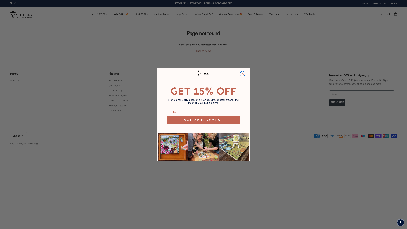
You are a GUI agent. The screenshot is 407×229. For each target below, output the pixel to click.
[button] (400, 222)
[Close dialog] (242, 73)
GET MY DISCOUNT (204, 120)
